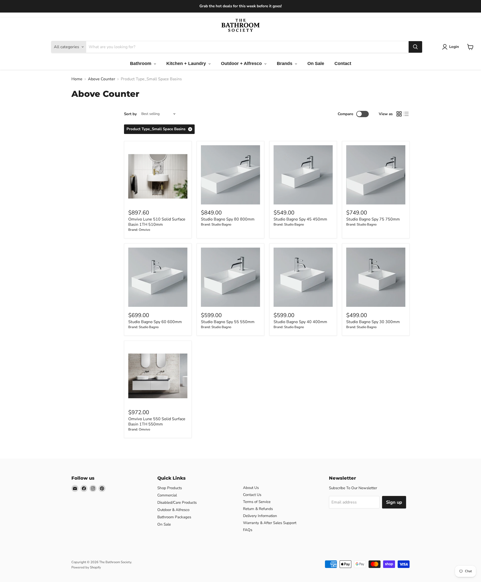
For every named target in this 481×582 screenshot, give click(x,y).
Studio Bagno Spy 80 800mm (228, 219)
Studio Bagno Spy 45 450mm (300, 219)
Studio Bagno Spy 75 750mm (373, 219)
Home (76, 79)
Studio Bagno (221, 224)
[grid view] (399, 113)
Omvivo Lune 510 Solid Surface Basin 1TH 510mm (156, 221)
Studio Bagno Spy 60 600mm (155, 322)
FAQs (247, 529)
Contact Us (252, 494)
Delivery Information (260, 515)
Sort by (130, 114)
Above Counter (101, 79)
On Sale (164, 524)
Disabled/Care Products (177, 502)
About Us (251, 487)
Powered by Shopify (86, 567)
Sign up (394, 502)
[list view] (406, 113)
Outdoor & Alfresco (173, 509)
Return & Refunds (258, 508)
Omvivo (144, 230)
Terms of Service (257, 501)
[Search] (415, 47)
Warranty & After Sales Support (269, 522)
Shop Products (169, 487)
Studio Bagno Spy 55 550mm (228, 322)
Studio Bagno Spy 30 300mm (373, 322)
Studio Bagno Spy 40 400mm (300, 322)
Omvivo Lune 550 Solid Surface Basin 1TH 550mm (156, 421)
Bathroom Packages (174, 517)
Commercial (167, 495)
